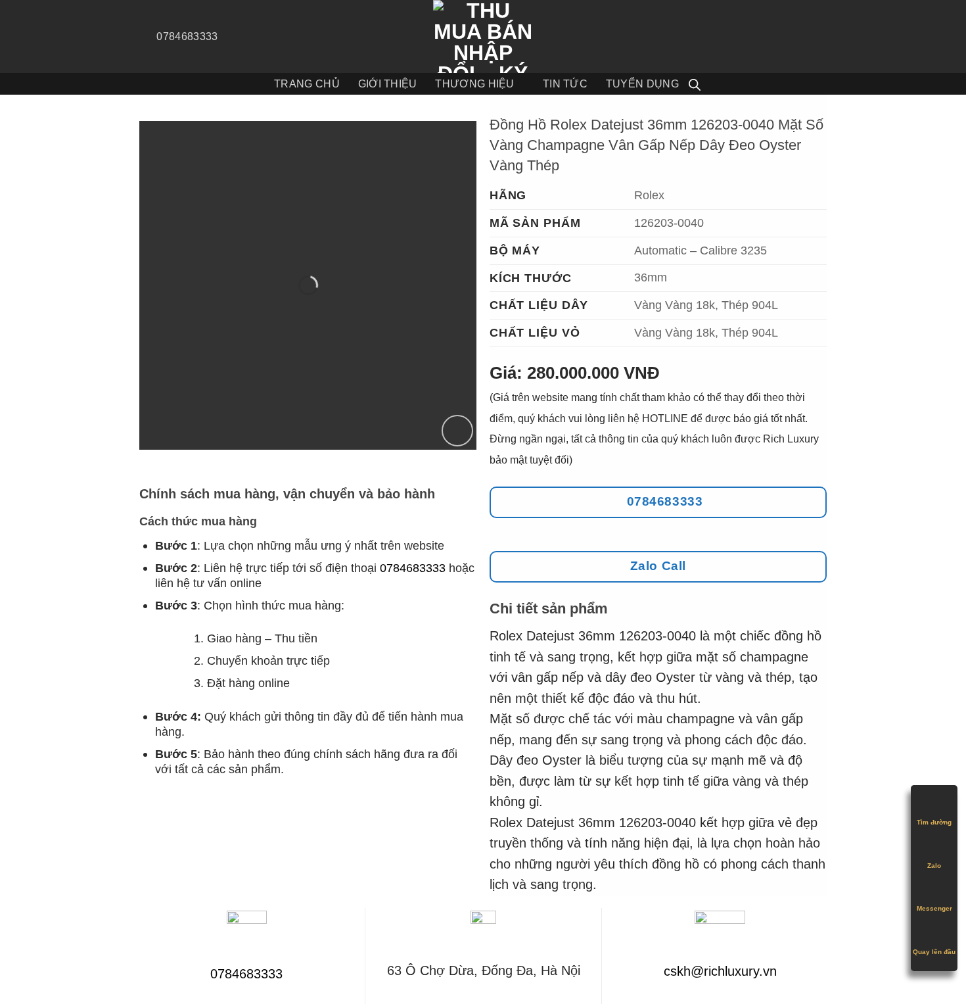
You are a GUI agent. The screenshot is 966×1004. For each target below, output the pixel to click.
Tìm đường (934, 822)
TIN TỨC (565, 83)
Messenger (934, 908)
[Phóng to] (457, 430)
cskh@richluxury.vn (720, 971)
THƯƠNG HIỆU (474, 83)
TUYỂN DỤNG (642, 83)
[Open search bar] (694, 84)
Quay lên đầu (934, 951)
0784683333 (413, 568)
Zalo (934, 865)
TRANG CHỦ (307, 83)
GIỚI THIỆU (387, 83)
